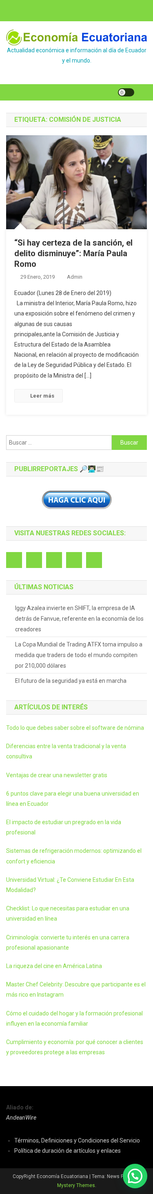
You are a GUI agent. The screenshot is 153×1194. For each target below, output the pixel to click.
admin (74, 277)
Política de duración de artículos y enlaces (67, 1150)
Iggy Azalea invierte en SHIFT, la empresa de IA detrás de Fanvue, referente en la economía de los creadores (79, 619)
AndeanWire (21, 1117)
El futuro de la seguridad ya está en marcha (70, 680)
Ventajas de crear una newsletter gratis (56, 775)
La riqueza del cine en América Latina (54, 966)
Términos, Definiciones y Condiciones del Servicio (77, 1140)
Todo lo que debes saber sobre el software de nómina (75, 727)
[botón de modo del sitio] (126, 92)
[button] (135, 1176)
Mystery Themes (76, 1185)
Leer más (42, 396)
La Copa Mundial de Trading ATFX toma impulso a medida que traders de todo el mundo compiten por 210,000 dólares (78, 655)
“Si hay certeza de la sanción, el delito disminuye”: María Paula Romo (73, 253)
